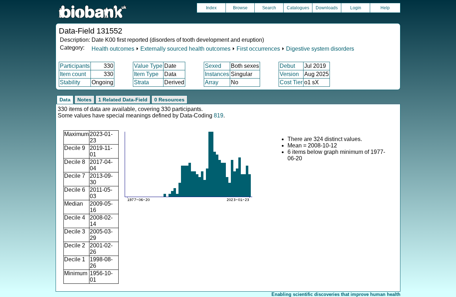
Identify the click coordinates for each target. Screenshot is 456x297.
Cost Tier (291, 82)
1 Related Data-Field (122, 99)
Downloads (327, 7)
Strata (141, 82)
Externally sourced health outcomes (185, 49)
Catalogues (298, 7)
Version (289, 74)
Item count (73, 74)
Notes (84, 99)
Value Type (148, 66)
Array (211, 82)
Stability (70, 82)
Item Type (146, 74)
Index (211, 7)
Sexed (213, 66)
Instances (217, 74)
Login (355, 7)
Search (269, 7)
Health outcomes (113, 49)
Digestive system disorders (320, 49)
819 (218, 115)
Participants (75, 66)
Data (65, 99)
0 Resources (169, 99)
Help (385, 7)
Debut (287, 66)
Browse (240, 7)
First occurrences (258, 49)
